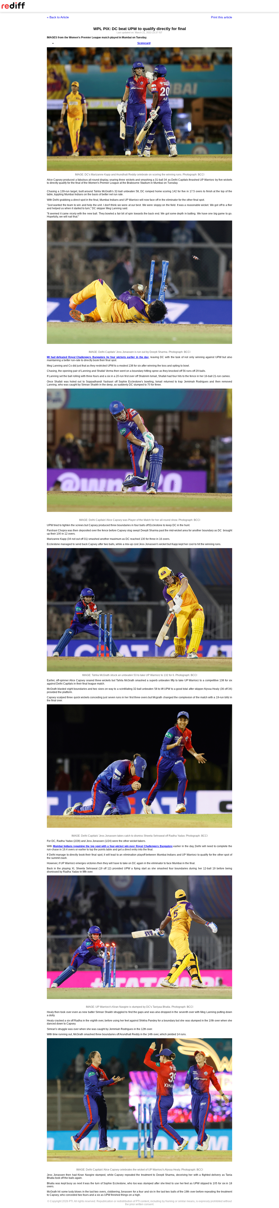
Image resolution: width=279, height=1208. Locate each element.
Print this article (221, 17)
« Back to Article (58, 17)
